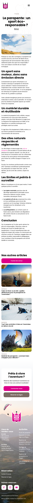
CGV (25, 498)
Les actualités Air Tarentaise (24, 462)
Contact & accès (6, 474)
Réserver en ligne (6, 477)
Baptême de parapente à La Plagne (23, 456)
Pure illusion (15, 495)
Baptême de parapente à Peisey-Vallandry (24, 449)
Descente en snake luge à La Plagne (24, 436)
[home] (5, 5)
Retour (16, 29)
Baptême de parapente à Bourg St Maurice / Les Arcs (25, 442)
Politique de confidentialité (16, 498)
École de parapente (24, 432)
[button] (29, 5)
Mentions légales (5, 498)
